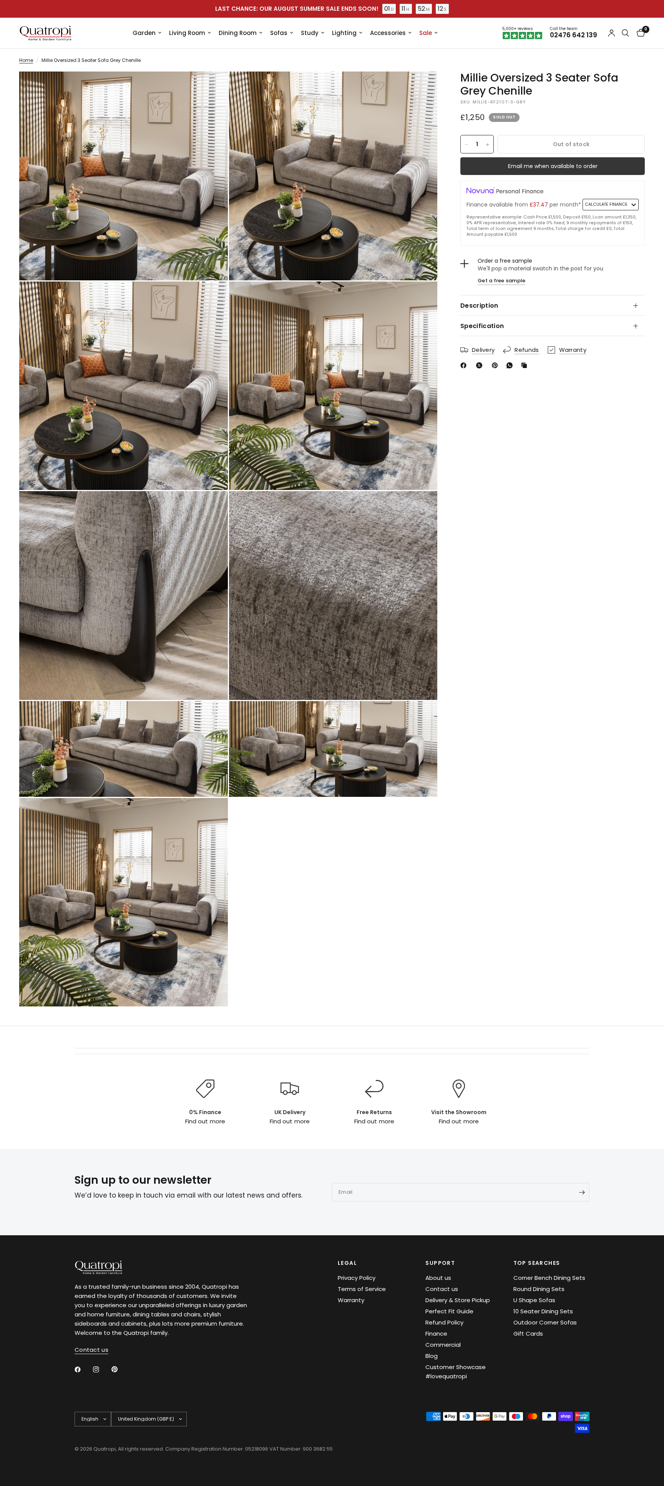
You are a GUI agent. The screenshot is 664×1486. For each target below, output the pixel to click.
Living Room (187, 33)
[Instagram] (101, 1369)
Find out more (205, 1121)
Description (479, 305)
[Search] (625, 33)
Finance (436, 1333)
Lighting (344, 33)
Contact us (441, 1289)
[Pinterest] (496, 365)
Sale (425, 33)
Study (310, 33)
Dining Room (238, 33)
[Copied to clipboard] (525, 365)
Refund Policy (444, 1322)
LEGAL (347, 1263)
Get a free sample (501, 280)
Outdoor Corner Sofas (545, 1322)
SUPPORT (440, 1263)
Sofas (278, 33)
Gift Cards (528, 1333)
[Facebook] (465, 365)
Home (26, 60)
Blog (431, 1356)
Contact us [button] (91, 1349)
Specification (482, 326)
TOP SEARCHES (536, 1263)
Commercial (443, 1345)
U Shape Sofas (534, 1300)
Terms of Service (362, 1289)
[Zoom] (211, 87)
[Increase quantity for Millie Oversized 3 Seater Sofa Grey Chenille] (487, 144)
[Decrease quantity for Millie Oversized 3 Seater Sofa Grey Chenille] (466, 144)
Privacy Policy (356, 1278)
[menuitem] (147, 33)
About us (438, 1278)
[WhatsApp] (511, 365)
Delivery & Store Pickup (457, 1300)
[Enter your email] (581, 1192)
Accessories (388, 33)
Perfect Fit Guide (449, 1311)
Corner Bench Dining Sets (549, 1278)
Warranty (351, 1300)
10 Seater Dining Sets (543, 1311)
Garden (144, 33)
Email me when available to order (553, 166)
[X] (480, 365)
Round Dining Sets (538, 1289)
